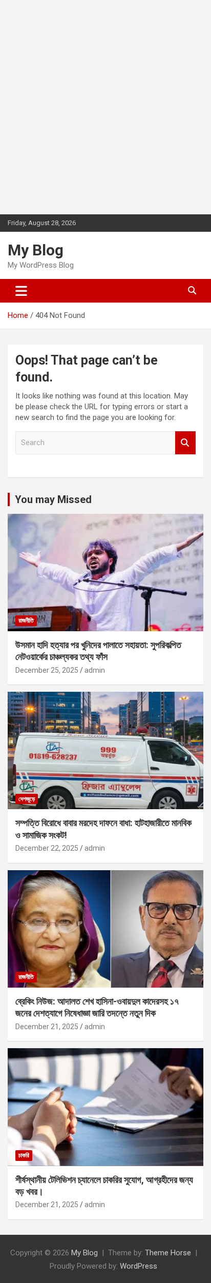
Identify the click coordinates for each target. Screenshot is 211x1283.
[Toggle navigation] (21, 291)
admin (95, 670)
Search (185, 442)
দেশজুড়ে (26, 799)
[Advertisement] (105, 105)
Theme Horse (168, 1252)
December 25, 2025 (46, 670)
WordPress (138, 1266)
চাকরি (23, 1155)
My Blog (36, 250)
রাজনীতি (26, 620)
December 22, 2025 (46, 848)
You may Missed (53, 499)
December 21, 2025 (46, 1027)
